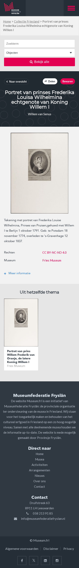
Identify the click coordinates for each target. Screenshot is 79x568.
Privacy (68, 548)
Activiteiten (40, 465)
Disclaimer (50, 548)
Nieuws (40, 475)
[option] (39, 173)
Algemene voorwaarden (21, 548)
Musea (39, 459)
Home (7, 21)
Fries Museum (51, 260)
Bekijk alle (41, 62)
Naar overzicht (18, 82)
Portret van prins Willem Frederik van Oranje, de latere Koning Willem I (21, 357)
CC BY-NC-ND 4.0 (54, 252)
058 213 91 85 (43, 513)
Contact (39, 486)
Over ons (39, 481)
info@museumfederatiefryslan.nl (43, 518)
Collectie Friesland (26, 21)
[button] (71, 8)
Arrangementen (39, 470)
